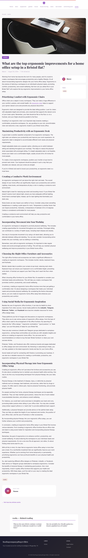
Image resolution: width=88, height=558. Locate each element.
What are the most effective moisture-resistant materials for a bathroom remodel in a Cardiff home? (27, 526)
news (51, 6)
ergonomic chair (37, 103)
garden (30, 6)
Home (11, 6)
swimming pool (68, 6)
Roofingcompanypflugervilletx (15, 542)
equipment (23, 6)
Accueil (4, 14)
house (36, 6)
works (76, 6)
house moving (44, 6)
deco (16, 6)
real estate (59, 6)
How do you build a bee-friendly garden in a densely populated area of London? (59, 525)
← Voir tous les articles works (11, 502)
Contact (68, 547)
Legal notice (69, 544)
